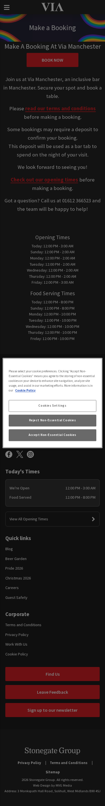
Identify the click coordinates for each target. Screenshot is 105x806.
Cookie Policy (25, 391)
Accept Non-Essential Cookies (52, 435)
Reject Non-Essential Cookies (52, 420)
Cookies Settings (52, 406)
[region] (52, 403)
